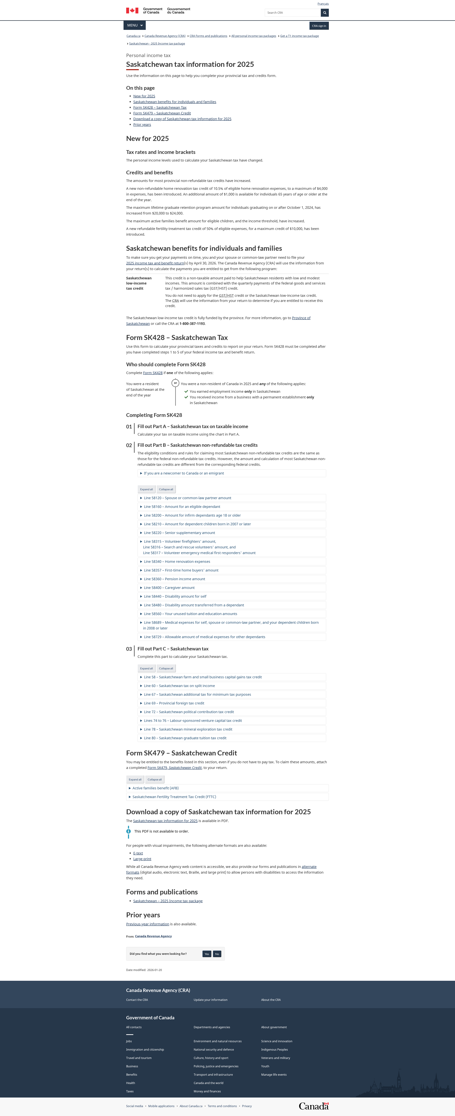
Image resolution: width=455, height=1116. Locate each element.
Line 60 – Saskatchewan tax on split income (179, 685)
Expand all (148, 490)
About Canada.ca (191, 1106)
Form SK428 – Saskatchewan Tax (160, 107)
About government (274, 1027)
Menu (133, 25)
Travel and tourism (139, 1058)
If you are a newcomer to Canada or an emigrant (184, 473)
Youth (265, 1066)
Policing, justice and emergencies (216, 1066)
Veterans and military (275, 1058)
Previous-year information (147, 924)
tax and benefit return (155, 263)
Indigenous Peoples (274, 1049)
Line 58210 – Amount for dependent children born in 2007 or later (197, 524)
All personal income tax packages (253, 36)
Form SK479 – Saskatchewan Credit (162, 113)
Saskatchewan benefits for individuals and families (174, 101)
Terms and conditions (222, 1106)
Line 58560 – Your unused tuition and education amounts (190, 613)
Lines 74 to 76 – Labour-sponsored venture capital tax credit (193, 720)
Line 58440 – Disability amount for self (175, 596)
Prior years (142, 124)
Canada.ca (133, 36)
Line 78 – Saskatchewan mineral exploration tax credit (188, 729)
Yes (207, 954)
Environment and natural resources (218, 1041)
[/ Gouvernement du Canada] (158, 11)
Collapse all (167, 490)
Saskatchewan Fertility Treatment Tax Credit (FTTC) (174, 796)
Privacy (247, 1106)
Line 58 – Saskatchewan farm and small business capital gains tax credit (203, 677)
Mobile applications (161, 1106)
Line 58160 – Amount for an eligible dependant (182, 506)
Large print (142, 858)
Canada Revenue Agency (153, 936)
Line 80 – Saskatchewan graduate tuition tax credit (185, 738)
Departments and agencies (212, 1027)
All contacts (134, 1027)
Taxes (130, 1091)
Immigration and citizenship (145, 1049)
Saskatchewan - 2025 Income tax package (157, 43)
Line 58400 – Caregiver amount (169, 587)
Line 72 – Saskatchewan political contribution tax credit (189, 711)
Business (132, 1066)
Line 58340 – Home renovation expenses (177, 561)
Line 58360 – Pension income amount (174, 578)
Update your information (211, 1000)
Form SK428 (153, 372)
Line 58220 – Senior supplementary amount (179, 532)
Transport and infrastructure (213, 1075)
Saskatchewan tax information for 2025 (165, 820)
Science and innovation (276, 1041)
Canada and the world (208, 1083)
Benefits (131, 1075)
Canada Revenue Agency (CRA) (165, 36)
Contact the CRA (137, 1000)
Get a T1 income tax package (299, 36)
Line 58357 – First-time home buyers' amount (181, 570)
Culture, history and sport (211, 1058)
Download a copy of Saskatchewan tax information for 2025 (182, 118)
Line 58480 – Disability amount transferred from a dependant (194, 605)
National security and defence (214, 1049)
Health (130, 1083)
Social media (134, 1106)
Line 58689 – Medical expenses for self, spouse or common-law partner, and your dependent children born (231, 625)
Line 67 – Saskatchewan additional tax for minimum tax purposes (197, 694)
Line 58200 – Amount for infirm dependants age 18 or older (192, 515)
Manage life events (274, 1075)
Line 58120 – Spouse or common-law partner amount (187, 497)
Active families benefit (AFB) (156, 788)
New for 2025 (144, 96)
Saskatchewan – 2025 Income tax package (168, 900)
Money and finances (207, 1091)
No (217, 954)
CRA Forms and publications (208, 36)
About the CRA (271, 1000)
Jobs (129, 1041)
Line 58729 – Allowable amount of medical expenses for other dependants (204, 636)
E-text (138, 853)
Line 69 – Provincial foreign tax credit (174, 703)
